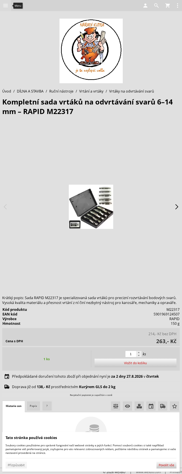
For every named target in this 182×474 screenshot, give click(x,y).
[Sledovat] (127, 406)
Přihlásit (176, 472)
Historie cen (14, 406)
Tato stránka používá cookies (31, 437)
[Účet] (145, 5)
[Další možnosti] (177, 5)
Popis (33, 406)
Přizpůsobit (16, 465)
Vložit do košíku (135, 363)
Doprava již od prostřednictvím (63, 386)
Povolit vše (166, 465)
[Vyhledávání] (156, 5)
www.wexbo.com (148, 472)
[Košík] (167, 5)
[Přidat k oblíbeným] (174, 406)
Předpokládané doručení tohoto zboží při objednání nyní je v (85, 376)
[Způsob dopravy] (162, 406)
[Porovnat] (115, 406)
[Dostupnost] (139, 406)
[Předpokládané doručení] (151, 406)
